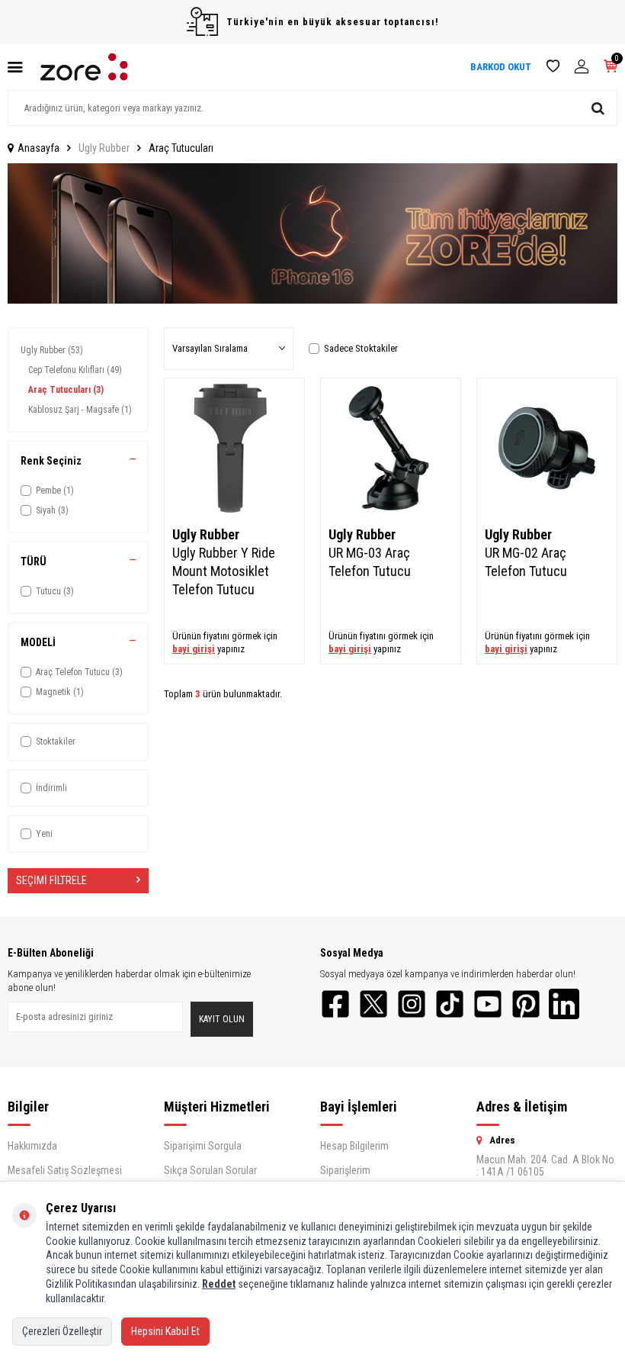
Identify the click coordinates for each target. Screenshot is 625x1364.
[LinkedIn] (564, 1004)
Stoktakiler (55, 741)
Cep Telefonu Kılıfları (75, 370)
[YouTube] (488, 1004)
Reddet (219, 1284)
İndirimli (51, 788)
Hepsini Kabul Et (165, 1331)
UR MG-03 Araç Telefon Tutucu (370, 562)
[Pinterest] (526, 1004)
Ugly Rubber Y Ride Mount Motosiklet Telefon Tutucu (223, 571)
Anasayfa (38, 148)
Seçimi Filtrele (51, 880)
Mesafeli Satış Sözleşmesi (65, 1170)
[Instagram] (411, 1004)
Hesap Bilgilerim (354, 1146)
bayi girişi (193, 649)
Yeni (44, 833)
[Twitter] (373, 1004)
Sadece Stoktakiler (361, 348)
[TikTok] (449, 1004)
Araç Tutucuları (66, 389)
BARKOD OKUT (500, 66)
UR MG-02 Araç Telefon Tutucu (526, 562)
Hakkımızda (32, 1146)
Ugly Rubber (104, 148)
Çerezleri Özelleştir (62, 1331)
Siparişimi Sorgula (203, 1146)
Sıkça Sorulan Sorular (210, 1170)
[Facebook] (335, 1004)
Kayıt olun (222, 1019)
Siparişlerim (345, 1170)
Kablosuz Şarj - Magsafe (80, 409)
